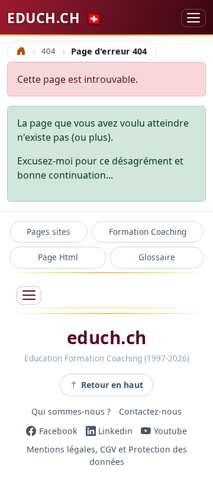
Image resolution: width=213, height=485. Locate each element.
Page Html (58, 257)
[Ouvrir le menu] (29, 295)
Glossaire (156, 257)
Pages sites (48, 231)
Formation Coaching (147, 231)
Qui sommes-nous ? (71, 412)
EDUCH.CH (54, 17)
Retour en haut (112, 384)
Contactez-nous (150, 412)
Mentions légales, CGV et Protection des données (107, 456)
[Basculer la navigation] (193, 18)
